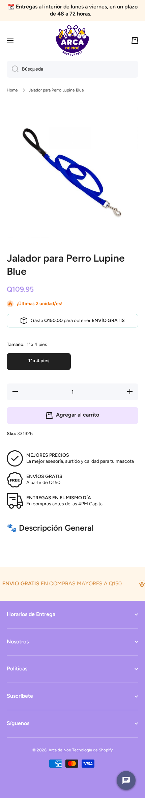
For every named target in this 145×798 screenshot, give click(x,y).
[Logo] (72, 40)
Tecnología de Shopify (92, 750)
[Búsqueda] (13, 69)
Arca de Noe (60, 750)
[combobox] (72, 69)
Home (12, 90)
